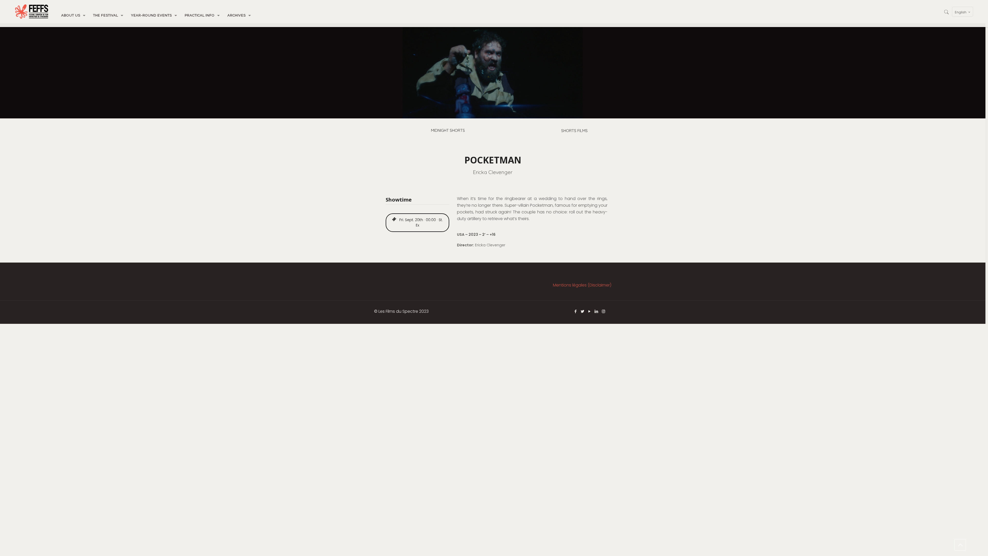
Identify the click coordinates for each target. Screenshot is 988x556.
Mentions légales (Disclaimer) (582, 285)
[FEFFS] (31, 11)
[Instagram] (603, 311)
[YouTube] (589, 311)
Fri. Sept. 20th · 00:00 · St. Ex (420, 222)
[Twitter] (582, 311)
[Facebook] (575, 311)
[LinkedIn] (596, 311)
